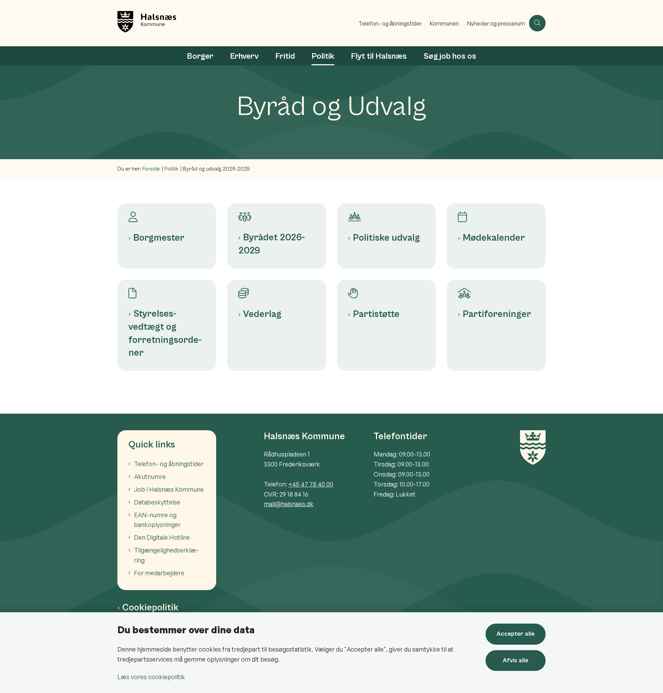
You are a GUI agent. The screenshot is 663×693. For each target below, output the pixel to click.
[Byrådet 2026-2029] (276, 212)
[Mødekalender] (496, 212)
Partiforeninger (497, 314)
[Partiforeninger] (496, 289)
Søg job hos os (449, 56)
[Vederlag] (276, 289)
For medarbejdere (159, 573)
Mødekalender (494, 237)
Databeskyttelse (157, 502)
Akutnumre (150, 476)
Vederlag (262, 314)
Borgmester (158, 237)
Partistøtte (376, 314)
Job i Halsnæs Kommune (169, 489)
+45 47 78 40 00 (310, 484)
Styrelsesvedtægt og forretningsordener (165, 333)
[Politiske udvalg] (386, 212)
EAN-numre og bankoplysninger (157, 520)
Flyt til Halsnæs (379, 56)
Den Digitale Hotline (162, 537)
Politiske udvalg (386, 237)
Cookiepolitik (150, 607)
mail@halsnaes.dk (289, 504)
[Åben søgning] (537, 23)
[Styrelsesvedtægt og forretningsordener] (166, 289)
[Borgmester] (166, 212)
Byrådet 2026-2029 (271, 244)
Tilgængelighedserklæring (166, 555)
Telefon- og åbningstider (168, 464)
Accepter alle (516, 633)
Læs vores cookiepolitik (151, 677)
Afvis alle (515, 660)
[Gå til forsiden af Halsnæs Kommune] (235, 23)
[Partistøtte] (386, 289)
